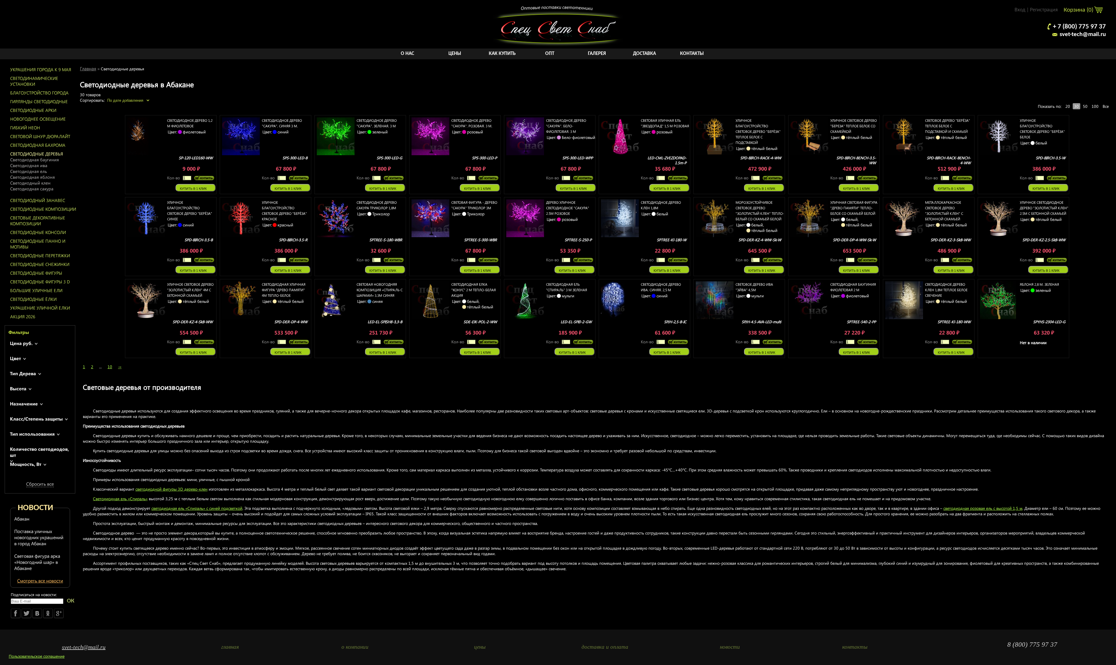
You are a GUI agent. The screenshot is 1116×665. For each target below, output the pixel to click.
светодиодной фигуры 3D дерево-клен (171, 489)
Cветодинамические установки (34, 81)
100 (1095, 106)
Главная (88, 68)
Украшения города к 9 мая (40, 69)
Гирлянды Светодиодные (39, 101)
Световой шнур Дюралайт (40, 136)
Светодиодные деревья (36, 154)
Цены (454, 53)
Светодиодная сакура (31, 189)
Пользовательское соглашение (37, 656)
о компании (355, 647)
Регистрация (1044, 10)
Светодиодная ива (28, 165)
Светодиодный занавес (37, 200)
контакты (855, 647)
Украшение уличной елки (40, 308)
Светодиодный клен (30, 183)
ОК (70, 601)
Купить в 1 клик (193, 188)
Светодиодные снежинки (39, 264)
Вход (1020, 10)
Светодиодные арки (33, 110)
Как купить (502, 53)
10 (110, 366)
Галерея (597, 53)
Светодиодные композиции (43, 209)
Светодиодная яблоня (32, 177)
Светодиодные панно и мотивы (37, 244)
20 (1067, 106)
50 (1085, 106)
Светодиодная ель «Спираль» (120, 498)
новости (730, 647)
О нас (407, 53)
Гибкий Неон (25, 128)
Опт (549, 53)
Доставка (644, 53)
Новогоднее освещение (38, 119)
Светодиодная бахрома (37, 145)
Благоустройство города (39, 93)
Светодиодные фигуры (36, 273)
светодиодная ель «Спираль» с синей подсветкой (196, 508)
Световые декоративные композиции (37, 220)
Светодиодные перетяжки (40, 255)
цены (480, 647)
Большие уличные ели (36, 290)
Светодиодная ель (28, 171)
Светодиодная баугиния (34, 159)
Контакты (692, 53)
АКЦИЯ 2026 (22, 316)
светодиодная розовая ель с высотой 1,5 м (982, 508)
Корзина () (1079, 10)
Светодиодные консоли (38, 232)
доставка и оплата (605, 647)
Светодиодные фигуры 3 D (40, 282)
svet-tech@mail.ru (1083, 34)
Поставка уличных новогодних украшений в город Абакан (38, 537)
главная (230, 647)
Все (1106, 106)
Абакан (21, 519)
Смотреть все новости (40, 581)
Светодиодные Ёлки (33, 299)
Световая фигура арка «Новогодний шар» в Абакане (37, 562)
